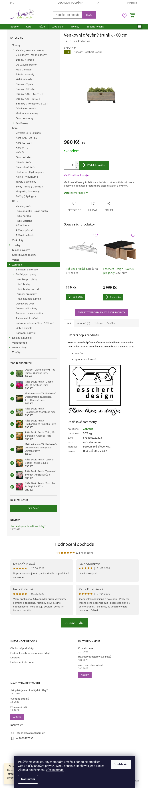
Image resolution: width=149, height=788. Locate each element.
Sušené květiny (21, 249)
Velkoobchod (19, 342)
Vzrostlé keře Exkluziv (28, 132)
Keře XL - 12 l (23, 142)
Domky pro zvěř (25, 303)
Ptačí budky (23, 284)
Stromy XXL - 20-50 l (28, 98)
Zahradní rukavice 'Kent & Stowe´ (35, 323)
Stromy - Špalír (24, 84)
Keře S (20, 152)
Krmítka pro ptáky (27, 279)
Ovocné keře (23, 157)
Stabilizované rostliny (24, 254)
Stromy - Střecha (25, 89)
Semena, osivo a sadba (29, 313)
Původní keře (23, 162)
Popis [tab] (69, 323)
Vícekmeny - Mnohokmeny (31, 54)
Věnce (15, 259)
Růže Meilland (24, 220)
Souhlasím (121, 764)
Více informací (55, 769)
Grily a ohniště (24, 327)
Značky (16, 352)
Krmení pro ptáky (27, 293)
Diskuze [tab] (98, 323)
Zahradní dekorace (27, 269)
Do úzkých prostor (26, 64)
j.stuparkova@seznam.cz (30, 732)
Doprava (15, 657)
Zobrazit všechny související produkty (101, 312)
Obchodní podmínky (71, 2)
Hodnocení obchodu (74, 544)
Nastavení (28, 779)
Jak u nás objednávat (90, 665)
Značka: (88, 51)
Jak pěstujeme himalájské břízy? (28, 526)
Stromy (16, 45)
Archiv (85, 675)
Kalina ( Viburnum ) (27, 176)
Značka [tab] (110, 323)
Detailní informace (74, 192)
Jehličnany (22, 123)
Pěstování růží (18, 707)
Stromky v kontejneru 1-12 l (31, 103)
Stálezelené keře (25, 167)
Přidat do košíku (96, 165)
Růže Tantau (23, 225)
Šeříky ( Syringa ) (26, 196)
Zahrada (17, 264)
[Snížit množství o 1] (77, 167)
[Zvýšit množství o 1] (77, 163)
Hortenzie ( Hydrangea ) (30, 172)
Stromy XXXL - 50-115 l (29, 93)
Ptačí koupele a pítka (29, 298)
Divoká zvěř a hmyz (27, 308)
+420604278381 (25, 738)
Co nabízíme (85, 648)
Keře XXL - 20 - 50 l (27, 137)
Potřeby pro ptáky (26, 274)
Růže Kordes (23, 215)
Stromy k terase (25, 59)
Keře (15, 127)
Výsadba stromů (19, 698)
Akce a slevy (19, 347)
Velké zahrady (24, 79)
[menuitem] (14, 26)
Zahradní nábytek (26, 332)
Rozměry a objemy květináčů (94, 656)
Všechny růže (23, 206)
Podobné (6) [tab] (83, 323)
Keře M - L (22, 147)
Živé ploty (17, 240)
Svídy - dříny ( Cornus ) (29, 186)
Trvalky (16, 245)
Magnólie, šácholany (27, 191)
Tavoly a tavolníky (26, 181)
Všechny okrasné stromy (30, 50)
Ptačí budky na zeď (28, 289)
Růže (15, 201)
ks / (33, 508)
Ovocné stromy (24, 118)
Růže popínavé (24, 230)
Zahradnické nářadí (27, 318)
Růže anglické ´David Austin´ (32, 210)
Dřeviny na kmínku (26, 108)
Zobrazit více (74, 623)
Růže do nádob (24, 235)
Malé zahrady (23, 69)
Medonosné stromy (27, 113)
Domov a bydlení (22, 337)
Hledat (89, 15)
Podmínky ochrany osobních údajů (30, 653)
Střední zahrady (25, 74)
